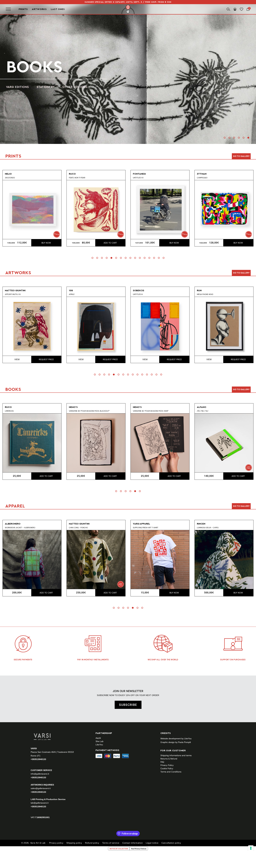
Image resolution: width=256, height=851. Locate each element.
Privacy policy (56, 843)
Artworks (39, 9)
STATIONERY (43, 87)
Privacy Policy (167, 765)
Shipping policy (74, 843)
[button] (224, 138)
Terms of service (110, 843)
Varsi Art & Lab (38, 843)
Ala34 (98, 738)
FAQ (162, 762)
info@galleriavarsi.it (40, 773)
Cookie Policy (166, 768)
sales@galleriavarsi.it (41, 788)
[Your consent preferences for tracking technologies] (251, 848)
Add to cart (109, 242)
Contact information (132, 843)
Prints (23, 9)
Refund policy (92, 843)
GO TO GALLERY (241, 506)
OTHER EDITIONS (72, 87)
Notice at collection (119, 849)
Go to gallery (241, 156)
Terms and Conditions (170, 771)
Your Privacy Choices (138, 849)
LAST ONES (58, 9)
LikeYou (99, 744)
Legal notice (152, 843)
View (17, 359)
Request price (46, 359)
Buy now (46, 242)
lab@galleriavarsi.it (39, 802)
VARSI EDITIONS (15, 87)
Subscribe (128, 705)
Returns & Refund (168, 758)
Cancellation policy (171, 843)
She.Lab (99, 741)
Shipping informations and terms (176, 755)
